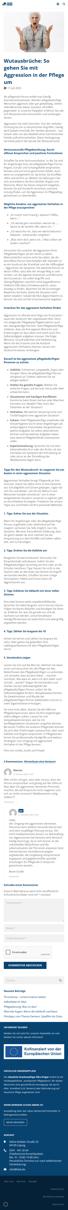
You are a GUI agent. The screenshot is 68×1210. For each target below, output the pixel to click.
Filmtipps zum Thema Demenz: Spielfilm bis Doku (33, 1016)
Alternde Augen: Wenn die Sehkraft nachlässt (30, 1011)
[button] (58, 4)
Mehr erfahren (15, 1122)
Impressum (58, 1204)
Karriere (21, 1181)
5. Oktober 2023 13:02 (29, 814)
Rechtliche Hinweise (53, 1196)
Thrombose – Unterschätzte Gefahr (25, 997)
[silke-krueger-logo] (7, 4)
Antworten (9, 802)
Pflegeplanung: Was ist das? (20, 1006)
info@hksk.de (17, 1169)
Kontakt (33, 1181)
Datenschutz (57, 1188)
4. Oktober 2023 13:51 (23, 774)
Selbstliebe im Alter (15, 1002)
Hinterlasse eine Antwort (40, 761)
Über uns (9, 1181)
